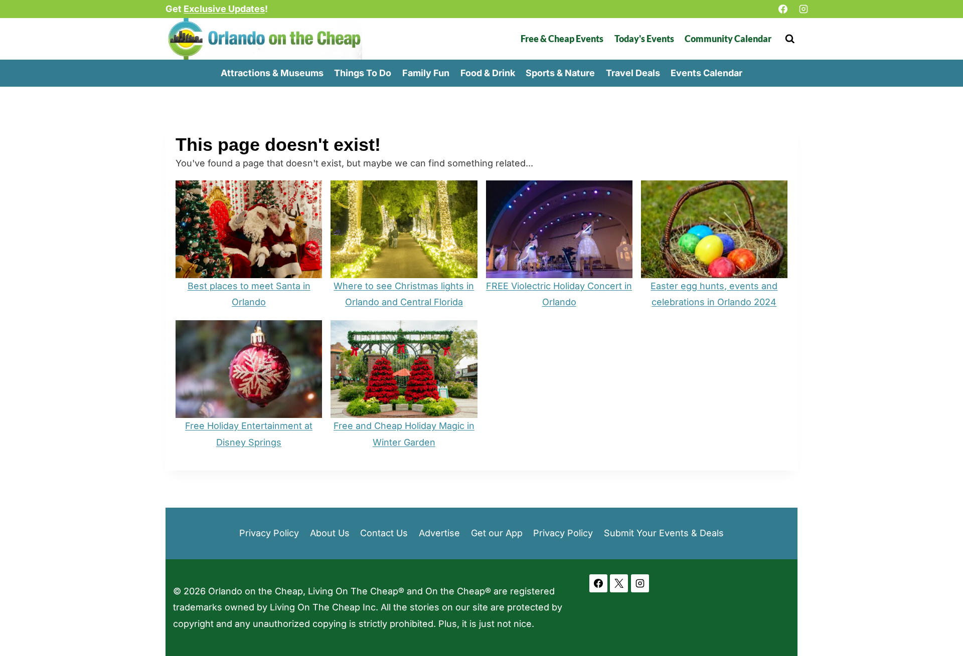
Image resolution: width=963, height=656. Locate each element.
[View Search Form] (789, 39)
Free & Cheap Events (562, 38)
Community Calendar (728, 38)
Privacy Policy (269, 533)
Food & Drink (487, 73)
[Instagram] (803, 9)
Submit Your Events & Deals (664, 533)
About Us (330, 533)
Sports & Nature (560, 73)
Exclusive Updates (224, 9)
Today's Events (644, 38)
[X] (619, 583)
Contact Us (384, 533)
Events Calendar (706, 73)
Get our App (497, 533)
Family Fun (425, 73)
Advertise (439, 533)
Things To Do (362, 73)
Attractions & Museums (272, 73)
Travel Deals (633, 73)
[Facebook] (783, 9)
